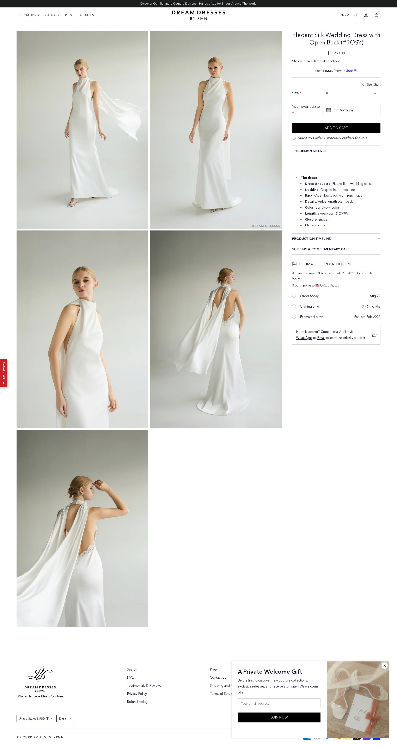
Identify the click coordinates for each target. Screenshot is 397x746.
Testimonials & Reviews (144, 685)
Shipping (299, 61)
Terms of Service (222, 693)
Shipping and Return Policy (230, 685)
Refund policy (137, 701)
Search (132, 669)
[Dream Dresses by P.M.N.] (198, 15)
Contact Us (218, 677)
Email (321, 337)
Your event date (306, 106)
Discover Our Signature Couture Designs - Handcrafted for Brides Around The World (198, 3)
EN (343, 15)
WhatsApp (304, 337)
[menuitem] (28, 15)
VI (348, 15)
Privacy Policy (137, 693)
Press (214, 669)
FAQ (130, 677)
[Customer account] (366, 15)
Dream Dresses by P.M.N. (46, 737)
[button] (356, 15)
